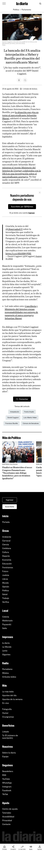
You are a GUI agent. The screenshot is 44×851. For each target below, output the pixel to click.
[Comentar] (25, 80)
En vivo (5, 703)
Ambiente (6, 537)
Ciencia (5, 544)
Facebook (6, 790)
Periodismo (7, 669)
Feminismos (7, 567)
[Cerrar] (40, 193)
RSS (4, 775)
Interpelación (14, 412)
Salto (4, 628)
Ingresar (9, 500)
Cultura (5, 552)
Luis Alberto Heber (30, 418)
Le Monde (6, 647)
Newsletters (7, 771)
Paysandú (6, 624)
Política (16, 10)
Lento (4, 650)
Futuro (5, 571)
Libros (5, 579)
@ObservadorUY (14, 229)
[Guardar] (19, 80)
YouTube (6, 779)
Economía (6, 560)
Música (5, 673)
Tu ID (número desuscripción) (10, 736)
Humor (5, 713)
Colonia (5, 617)
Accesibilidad (8, 816)
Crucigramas (8, 717)
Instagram (6, 786)
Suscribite (9, 506)
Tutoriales (6, 813)
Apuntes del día (9, 695)
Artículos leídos (9, 677)
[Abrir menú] (4, 3)
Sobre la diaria (9, 752)
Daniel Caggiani (13, 418)
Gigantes (6, 654)
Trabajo (5, 598)
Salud (4, 594)
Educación (7, 563)
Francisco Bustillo (11, 423)
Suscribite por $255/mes (22, 206)
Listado (5, 731)
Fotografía (7, 709)
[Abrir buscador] (40, 3)
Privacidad (7, 820)
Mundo (5, 583)
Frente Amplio (29, 412)
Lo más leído (8, 691)
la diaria (6, 643)
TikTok (5, 794)
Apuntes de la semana (12, 699)
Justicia (5, 575)
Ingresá (31, 213)
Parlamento (26, 10)
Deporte (6, 556)
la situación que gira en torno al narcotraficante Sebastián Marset (20, 115)
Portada (6, 522)
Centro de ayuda (10, 809)
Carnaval (6, 540)
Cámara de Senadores (31, 423)
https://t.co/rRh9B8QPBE (18, 253)
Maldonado (7, 620)
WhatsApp (7, 783)
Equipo (5, 756)
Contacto (6, 824)
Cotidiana (6, 548)
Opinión (5, 586)
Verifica (5, 602)
